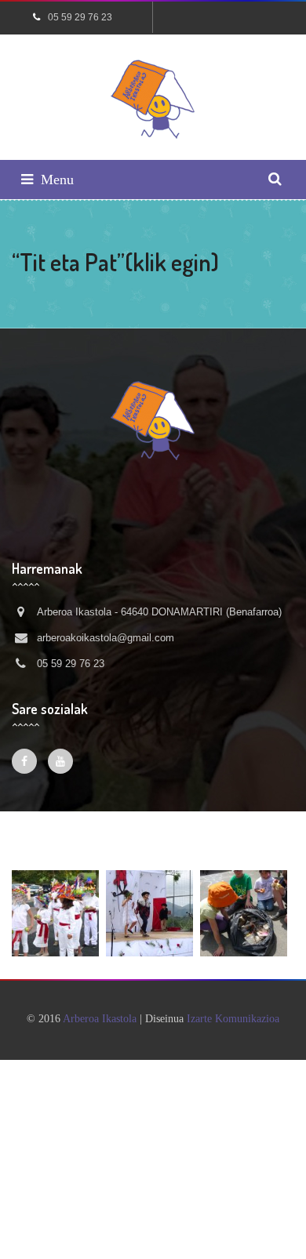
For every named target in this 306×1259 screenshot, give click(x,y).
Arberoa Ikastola (100, 1019)
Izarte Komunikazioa (233, 1019)
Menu (57, 179)
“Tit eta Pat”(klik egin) (115, 262)
